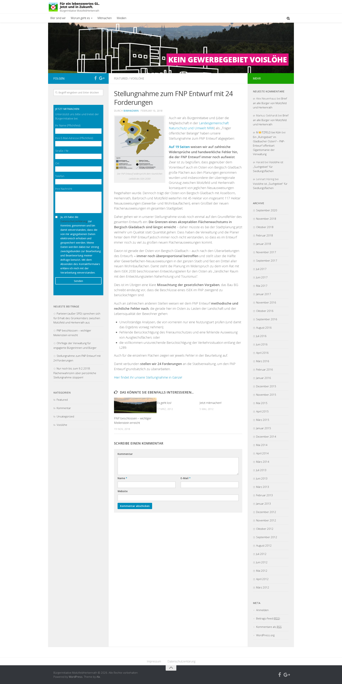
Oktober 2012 (264, 528)
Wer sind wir (58, 18)
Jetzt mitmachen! (210, 403)
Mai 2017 (261, 285)
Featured (121, 78)
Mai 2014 (261, 445)
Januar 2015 (263, 428)
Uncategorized (65, 416)
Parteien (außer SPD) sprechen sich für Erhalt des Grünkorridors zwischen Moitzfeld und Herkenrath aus (76, 318)
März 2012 (262, 587)
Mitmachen (104, 18)
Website (123, 491)
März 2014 (262, 461)
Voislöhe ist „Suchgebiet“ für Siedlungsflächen (268, 166)
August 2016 (264, 327)
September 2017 (266, 260)
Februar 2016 (264, 369)
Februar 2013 (264, 495)
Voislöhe (137, 78)
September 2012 (266, 537)
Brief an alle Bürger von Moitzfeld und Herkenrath (270, 103)
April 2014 (262, 453)
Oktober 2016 (264, 311)
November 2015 (266, 394)
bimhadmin (131, 110)
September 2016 (266, 319)
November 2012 (266, 520)
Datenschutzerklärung (73, 221)
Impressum (154, 661)
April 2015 (262, 411)
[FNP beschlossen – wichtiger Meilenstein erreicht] (135, 405)
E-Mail (186, 478)
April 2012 (262, 579)
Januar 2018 (263, 244)
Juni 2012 (262, 562)
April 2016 (262, 352)
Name (122, 478)
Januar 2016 (263, 378)
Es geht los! (164, 403)
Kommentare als (269, 627)
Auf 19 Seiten (179, 147)
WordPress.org (265, 635)
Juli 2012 (261, 554)
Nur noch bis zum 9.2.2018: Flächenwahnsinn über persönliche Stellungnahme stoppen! (74, 373)
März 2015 (262, 420)
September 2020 (266, 210)
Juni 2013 (262, 478)
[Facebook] (95, 78)
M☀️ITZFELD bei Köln (268, 132)
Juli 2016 (261, 336)
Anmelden (262, 610)
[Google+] (101, 78)
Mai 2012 (261, 570)
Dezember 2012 (266, 512)
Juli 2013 (261, 470)
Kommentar (125, 454)
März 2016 (262, 361)
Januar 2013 (263, 503)
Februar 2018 (264, 235)
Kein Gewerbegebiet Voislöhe (227, 59)
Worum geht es (80, 18)
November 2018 (266, 218)
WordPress (75, 676)
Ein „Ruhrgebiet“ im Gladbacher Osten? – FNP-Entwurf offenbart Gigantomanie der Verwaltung (269, 145)
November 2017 (266, 252)
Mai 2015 (261, 403)
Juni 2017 (262, 277)
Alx (98, 676)
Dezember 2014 (266, 436)
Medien (121, 18)
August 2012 (264, 545)
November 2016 (266, 302)
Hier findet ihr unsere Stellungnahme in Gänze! (148, 377)
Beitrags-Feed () (268, 618)
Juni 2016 (262, 344)
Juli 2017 (261, 269)
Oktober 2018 (264, 227)
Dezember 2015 (266, 386)
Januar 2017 (263, 294)
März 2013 (262, 487)
